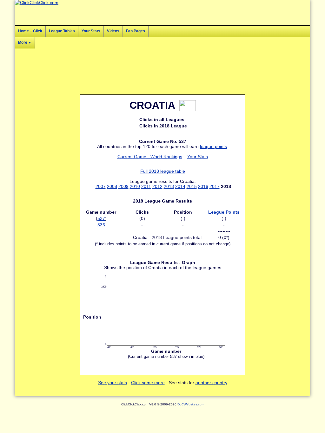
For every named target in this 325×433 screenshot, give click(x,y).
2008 (112, 186)
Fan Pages (135, 31)
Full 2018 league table (162, 171)
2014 (180, 186)
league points (213, 146)
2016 (203, 186)
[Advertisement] (281, 136)
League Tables (62, 31)
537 (101, 218)
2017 (214, 186)
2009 (123, 186)
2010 (135, 186)
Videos (113, 31)
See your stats (112, 382)
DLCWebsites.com (190, 404)
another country (211, 382)
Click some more (148, 382)
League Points (224, 212)
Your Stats (91, 31)
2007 (101, 186)
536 (101, 224)
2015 (192, 186)
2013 (169, 186)
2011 (146, 186)
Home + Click (30, 31)
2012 (157, 186)
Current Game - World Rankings (149, 156)
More (24, 42)
